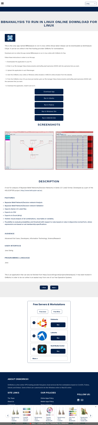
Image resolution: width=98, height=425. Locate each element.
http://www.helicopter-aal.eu (31, 190)
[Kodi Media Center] (42, 349)
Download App (49, 92)
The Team (11, 398)
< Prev (44, 287)
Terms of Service (46, 405)
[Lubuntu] (42, 336)
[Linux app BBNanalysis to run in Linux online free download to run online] (10, 38)
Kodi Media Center (58, 346)
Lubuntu (54, 333)
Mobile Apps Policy (47, 401)
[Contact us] (82, 400)
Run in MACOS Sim (49, 118)
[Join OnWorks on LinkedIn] (78, 400)
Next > (54, 287)
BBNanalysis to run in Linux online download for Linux (49, 23)
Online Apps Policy (47, 398)
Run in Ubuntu (49, 98)
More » (35, 358)
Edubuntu (54, 319)
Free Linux (42, 311)
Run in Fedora (49, 105)
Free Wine (56, 311)
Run (58, 325)
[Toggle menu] (2, 3)
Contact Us (11, 405)
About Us (11, 401)
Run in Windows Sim (49, 111)
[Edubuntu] (42, 322)
